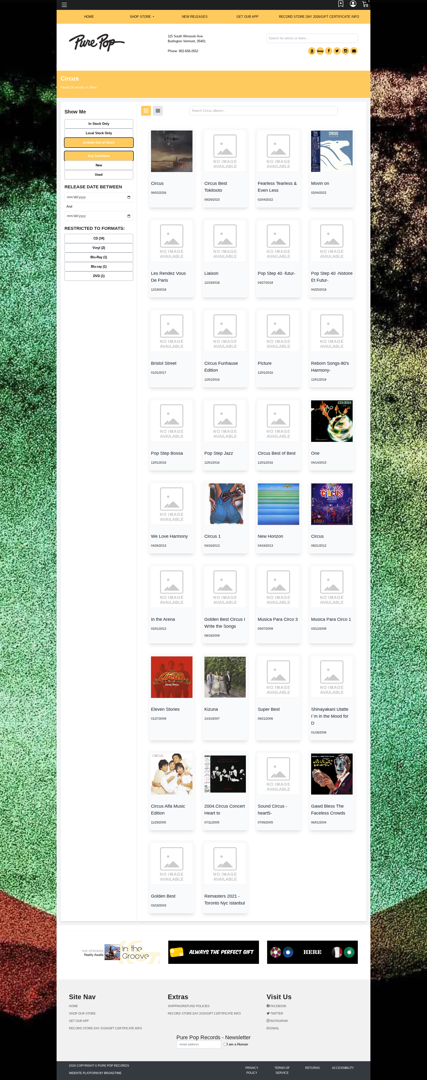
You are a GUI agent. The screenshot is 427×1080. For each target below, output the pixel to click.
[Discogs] (320, 51)
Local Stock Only (99, 133)
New (99, 165)
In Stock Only (98, 124)
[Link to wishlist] (341, 5)
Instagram (279, 1021)
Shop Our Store (82, 1013)
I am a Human (237, 1044)
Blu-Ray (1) (98, 257)
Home (73, 1006)
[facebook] (328, 51)
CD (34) (98, 238)
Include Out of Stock (98, 142)
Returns (312, 1068)
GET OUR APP (247, 17)
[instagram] (345, 51)
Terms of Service (282, 1070)
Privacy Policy (251, 1070)
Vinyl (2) (98, 248)
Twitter (276, 1013)
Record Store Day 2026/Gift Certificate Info (319, 17)
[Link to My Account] (353, 5)
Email (274, 1028)
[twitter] (337, 51)
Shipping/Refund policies (189, 1006)
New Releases (195, 17)
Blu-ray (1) (99, 266)
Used (99, 174)
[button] (142, 16)
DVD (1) (99, 276)
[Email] (354, 51)
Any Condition (99, 156)
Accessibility (343, 1068)
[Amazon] (312, 51)
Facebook (278, 1006)
